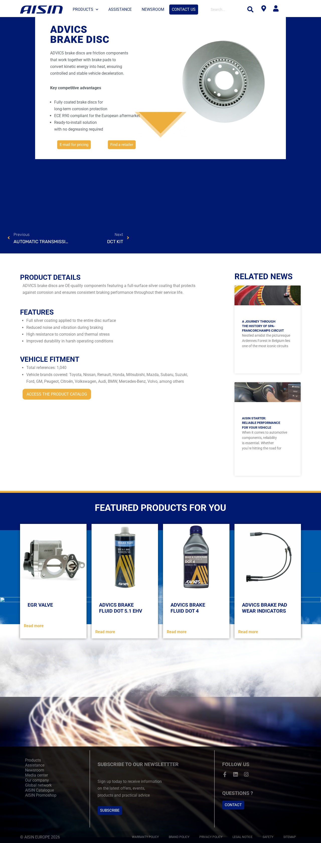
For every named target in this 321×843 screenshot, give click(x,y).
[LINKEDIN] (235, 774)
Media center (36, 775)
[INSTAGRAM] (246, 774)
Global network (38, 785)
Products (83, 9)
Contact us (184, 9)
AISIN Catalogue (39, 790)
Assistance (120, 9)
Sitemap (289, 837)
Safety (268, 837)
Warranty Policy (145, 837)
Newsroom (153, 9)
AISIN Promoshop (40, 795)
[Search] (251, 10)
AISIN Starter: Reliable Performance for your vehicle (261, 422)
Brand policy (179, 837)
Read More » (267, 365)
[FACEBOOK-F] (224, 774)
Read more (34, 625)
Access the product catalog (57, 394)
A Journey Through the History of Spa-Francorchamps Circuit (263, 326)
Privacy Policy (210, 837)
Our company (37, 780)
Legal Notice (242, 837)
